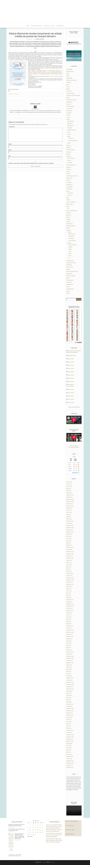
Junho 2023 (69, 564)
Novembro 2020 (70, 632)
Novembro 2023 (70, 553)
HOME (27, 25)
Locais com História (70, 202)
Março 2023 (69, 571)
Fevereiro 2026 (69, 495)
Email (10, 150)
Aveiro (69, 251)
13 (20, 839)
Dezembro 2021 (70, 604)
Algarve (70, 249)
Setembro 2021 (69, 610)
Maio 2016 (68, 750)
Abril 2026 (68, 490)
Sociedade (68, 282)
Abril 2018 (68, 699)
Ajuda (67, 73)
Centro (70, 253)
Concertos (70, 138)
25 (37, 832)
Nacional (68, 212)
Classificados (69, 102)
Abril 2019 (68, 673)
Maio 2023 (68, 566)
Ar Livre (68, 86)
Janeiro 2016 (69, 758)
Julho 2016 (68, 745)
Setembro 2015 (69, 767)
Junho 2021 (69, 617)
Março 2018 (69, 702)
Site (9, 155)
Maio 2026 (68, 488)
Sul (69, 257)
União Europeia (70, 288)
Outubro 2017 (69, 712)
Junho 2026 (69, 486)
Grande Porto (71, 236)
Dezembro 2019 (70, 656)
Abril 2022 (68, 595)
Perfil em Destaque (70, 225)
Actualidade (69, 69)
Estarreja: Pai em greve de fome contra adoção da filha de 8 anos (16, 825)
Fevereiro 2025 (69, 521)
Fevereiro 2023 (69, 573)
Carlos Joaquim (40, 39)
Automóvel (68, 91)
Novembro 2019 (70, 658)
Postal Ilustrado (70, 260)
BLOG (53, 25)
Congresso (68, 112)
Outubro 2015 (69, 765)
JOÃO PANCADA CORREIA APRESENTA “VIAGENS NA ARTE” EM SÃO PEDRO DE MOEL (54, 840)
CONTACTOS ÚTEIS (69, 829)
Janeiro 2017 (69, 732)
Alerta (67, 75)
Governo (68, 180)
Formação (69, 162)
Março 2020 (69, 649)
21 (28, 832)
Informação (69, 182)
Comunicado (69, 108)
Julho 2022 (68, 588)
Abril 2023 (68, 569)
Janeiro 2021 (69, 627)
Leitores (68, 199)
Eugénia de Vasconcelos (46, 68)
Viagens (68, 291)
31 (35, 834)
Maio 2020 (68, 645)
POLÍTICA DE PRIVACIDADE (71, 821)
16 (33, 829)
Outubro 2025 (69, 503)
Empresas (68, 167)
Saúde (67, 278)
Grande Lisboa (71, 234)
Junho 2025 (69, 512)
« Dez (28, 836)
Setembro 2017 (69, 715)
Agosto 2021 (69, 612)
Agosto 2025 (69, 508)
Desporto (68, 145)
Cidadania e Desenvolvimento (73, 95)
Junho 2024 (69, 538)
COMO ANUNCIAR (69, 825)
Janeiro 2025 (69, 523)
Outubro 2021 (69, 608)
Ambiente (68, 82)
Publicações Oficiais (71, 262)
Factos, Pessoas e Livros (72, 175)
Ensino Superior (71, 158)
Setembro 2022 (69, 584)
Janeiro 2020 (69, 654)
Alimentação (69, 78)
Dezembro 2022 (70, 577)
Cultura (68, 119)
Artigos (68, 88)
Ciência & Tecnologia (71, 99)
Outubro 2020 (69, 634)
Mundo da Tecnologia (71, 210)
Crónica (68, 117)
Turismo (68, 286)
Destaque (68, 147)
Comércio (68, 104)
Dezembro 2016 (70, 734)
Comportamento (70, 106)
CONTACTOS (46, 25)
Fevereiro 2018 (69, 704)
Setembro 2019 (69, 662)
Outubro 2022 (69, 582)
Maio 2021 (68, 619)
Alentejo (70, 247)
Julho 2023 (68, 562)
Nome (10, 144)
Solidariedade (69, 284)
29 (30, 834)
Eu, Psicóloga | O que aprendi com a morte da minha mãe (16, 830)
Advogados (70, 193)
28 (28, 834)
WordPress (43, 862)
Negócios (68, 215)
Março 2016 (69, 754)
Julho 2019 (68, 667)
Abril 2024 (68, 542)
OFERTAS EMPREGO (70, 834)
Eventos (68, 173)
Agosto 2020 (69, 638)
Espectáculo (70, 125)
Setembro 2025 (69, 505)
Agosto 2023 (69, 560)
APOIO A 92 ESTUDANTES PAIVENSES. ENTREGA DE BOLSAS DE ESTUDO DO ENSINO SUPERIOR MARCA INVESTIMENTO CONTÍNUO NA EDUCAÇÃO (54, 828)
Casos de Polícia (70, 93)
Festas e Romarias (71, 130)
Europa (68, 171)
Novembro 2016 (70, 736)
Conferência (69, 110)
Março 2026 (69, 492)
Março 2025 (69, 519)
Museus (69, 134)
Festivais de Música (72, 140)
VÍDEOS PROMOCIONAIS (74, 407)
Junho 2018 (69, 695)
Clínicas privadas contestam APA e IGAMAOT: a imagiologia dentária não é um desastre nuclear (20, 836)
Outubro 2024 (69, 529)
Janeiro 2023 (69, 575)
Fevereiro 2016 (69, 756)
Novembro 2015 (70, 763)
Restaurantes (69, 273)
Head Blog (52, 862)
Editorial (68, 154)
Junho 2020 (69, 643)
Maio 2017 (68, 723)
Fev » (32, 836)
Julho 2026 (68, 484)
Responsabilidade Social (72, 271)
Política (68, 228)
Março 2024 (69, 545)
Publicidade (69, 265)
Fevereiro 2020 (69, 651)
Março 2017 (69, 728)
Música (69, 136)
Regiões (69, 243)
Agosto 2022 (69, 586)
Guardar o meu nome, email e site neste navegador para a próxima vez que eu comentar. (31, 163)
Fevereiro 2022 (69, 599)
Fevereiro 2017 (69, 730)
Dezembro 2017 (70, 708)
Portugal (68, 230)
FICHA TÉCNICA (60, 25)
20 (42, 829)
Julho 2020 (68, 641)
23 (33, 832)
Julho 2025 (68, 510)
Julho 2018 (68, 693)
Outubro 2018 (69, 686)
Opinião (68, 221)
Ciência (68, 97)
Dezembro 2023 (70, 551)
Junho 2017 (69, 721)
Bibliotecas (70, 123)
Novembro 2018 (70, 684)
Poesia (68, 143)
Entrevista (68, 169)
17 (14, 831)
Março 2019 (69, 675)
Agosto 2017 (69, 717)
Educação (68, 156)
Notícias (68, 217)
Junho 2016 (69, 747)
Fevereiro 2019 (69, 678)
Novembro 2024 (70, 527)
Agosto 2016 (69, 743)
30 (33, 834)
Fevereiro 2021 (69, 625)
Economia (68, 152)
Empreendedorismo (71, 165)
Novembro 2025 (70, 501)
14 (28, 829)
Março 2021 (69, 623)
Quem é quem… (69, 267)
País (68, 208)
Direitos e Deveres (70, 149)
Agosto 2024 (69, 534)
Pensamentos (69, 223)
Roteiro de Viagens (70, 275)
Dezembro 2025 (70, 499)
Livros (68, 132)
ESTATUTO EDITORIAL (36, 25)
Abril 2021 (68, 621)
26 (40, 832)
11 (37, 827)
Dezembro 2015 (70, 760)
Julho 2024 (68, 536)
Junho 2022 (69, 590)
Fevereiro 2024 (69, 547)
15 (30, 829)
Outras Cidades (72, 240)
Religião (68, 269)
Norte (69, 255)
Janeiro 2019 (69, 680)
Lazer (67, 197)
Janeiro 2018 (69, 706)
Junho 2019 (69, 669)
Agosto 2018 (69, 691)
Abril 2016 (68, 752)
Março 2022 (69, 597)
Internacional (69, 184)
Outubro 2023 (69, 556)
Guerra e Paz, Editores (54, 76)
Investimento (69, 189)
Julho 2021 (68, 614)
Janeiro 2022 (69, 601)
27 (42, 832)
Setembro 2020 (69, 636)
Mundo (68, 206)
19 (40, 829)
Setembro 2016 (69, 741)
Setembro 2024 (69, 532)
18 (37, 829)
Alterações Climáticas (71, 80)
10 (35, 827)
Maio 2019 (68, 671)
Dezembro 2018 (70, 682)
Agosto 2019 (69, 665)
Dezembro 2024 (70, 525)
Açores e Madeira (72, 244)
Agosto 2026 (69, 481)
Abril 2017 (68, 726)
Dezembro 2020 (70, 630)
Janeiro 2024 (69, 549)
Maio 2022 (68, 593)
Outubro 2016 (69, 739)
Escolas (69, 160)
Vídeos (68, 293)
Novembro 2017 (70, 710)
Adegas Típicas (70, 71)
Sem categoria (16, 93)
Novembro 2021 (70, 606)
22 (30, 832)
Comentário (11, 126)
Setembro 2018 (69, 689)
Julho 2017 (68, 719)
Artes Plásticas (70, 121)
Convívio (68, 115)
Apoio (67, 84)
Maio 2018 (68, 697)
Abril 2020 (68, 647)
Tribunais (69, 195)
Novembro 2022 (70, 580)
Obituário (68, 219)
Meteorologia (69, 204)
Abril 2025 (68, 516)
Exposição (69, 127)
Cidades (69, 232)
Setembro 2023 (69, 558)
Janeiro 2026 (69, 497)
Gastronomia (69, 178)
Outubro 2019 (69, 660)
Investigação (69, 186)
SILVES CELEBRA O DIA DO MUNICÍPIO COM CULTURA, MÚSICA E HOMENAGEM (54, 835)
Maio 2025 (68, 514)
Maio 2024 (68, 540)
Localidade (71, 238)
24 (14, 827)
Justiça (68, 191)
